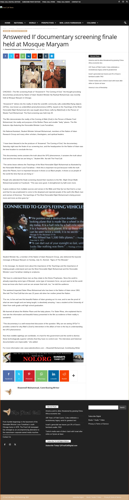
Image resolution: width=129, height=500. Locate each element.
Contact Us (7, 437)
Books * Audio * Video (96, 420)
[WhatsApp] (22, 56)
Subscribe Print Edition (31, 2)
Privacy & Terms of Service (98, 424)
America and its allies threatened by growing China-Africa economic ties (106, 61)
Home (7, 23)
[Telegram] (51, 56)
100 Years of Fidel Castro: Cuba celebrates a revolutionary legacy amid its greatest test (104, 68)
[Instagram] (123, 2)
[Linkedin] (28, 56)
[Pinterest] (17, 56)
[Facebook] (119, 2)
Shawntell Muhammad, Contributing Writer (20, 49)
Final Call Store (48, 2)
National (18, 23)
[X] (126, 2)
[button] (125, 23)
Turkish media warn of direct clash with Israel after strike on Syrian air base (106, 82)
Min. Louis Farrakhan (70, 23)
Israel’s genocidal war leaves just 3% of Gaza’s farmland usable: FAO (105, 75)
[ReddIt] (34, 56)
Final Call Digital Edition (10, 2)
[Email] (40, 56)
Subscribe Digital (94, 416)
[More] (74, 376)
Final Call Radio (63, 2)
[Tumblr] (46, 56)
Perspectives (47, 23)
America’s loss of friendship (98, 87)
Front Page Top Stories (19, 31)
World (32, 23)
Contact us (76, 2)
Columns (91, 23)
